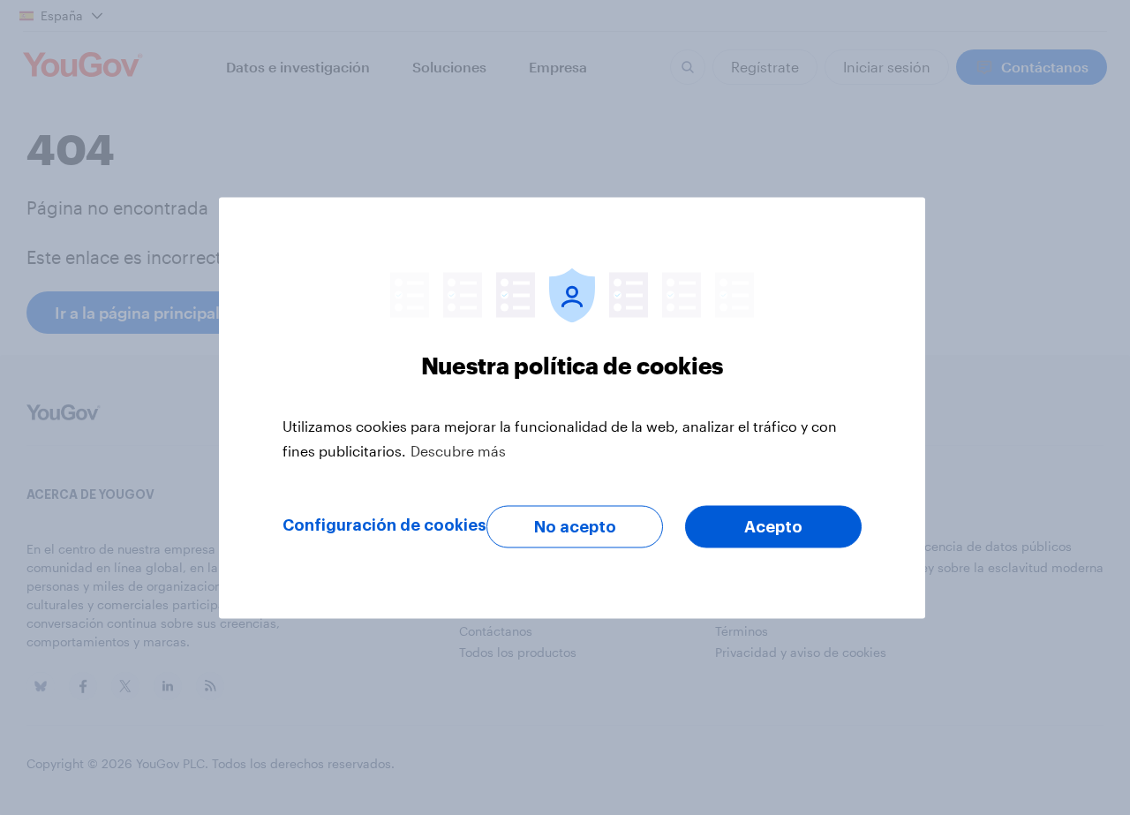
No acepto (575, 526)
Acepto (773, 526)
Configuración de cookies (384, 524)
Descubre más (458, 449)
